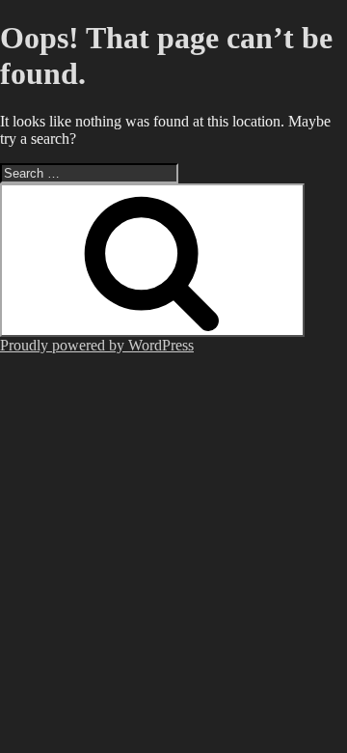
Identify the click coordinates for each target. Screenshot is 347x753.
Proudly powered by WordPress (97, 345)
